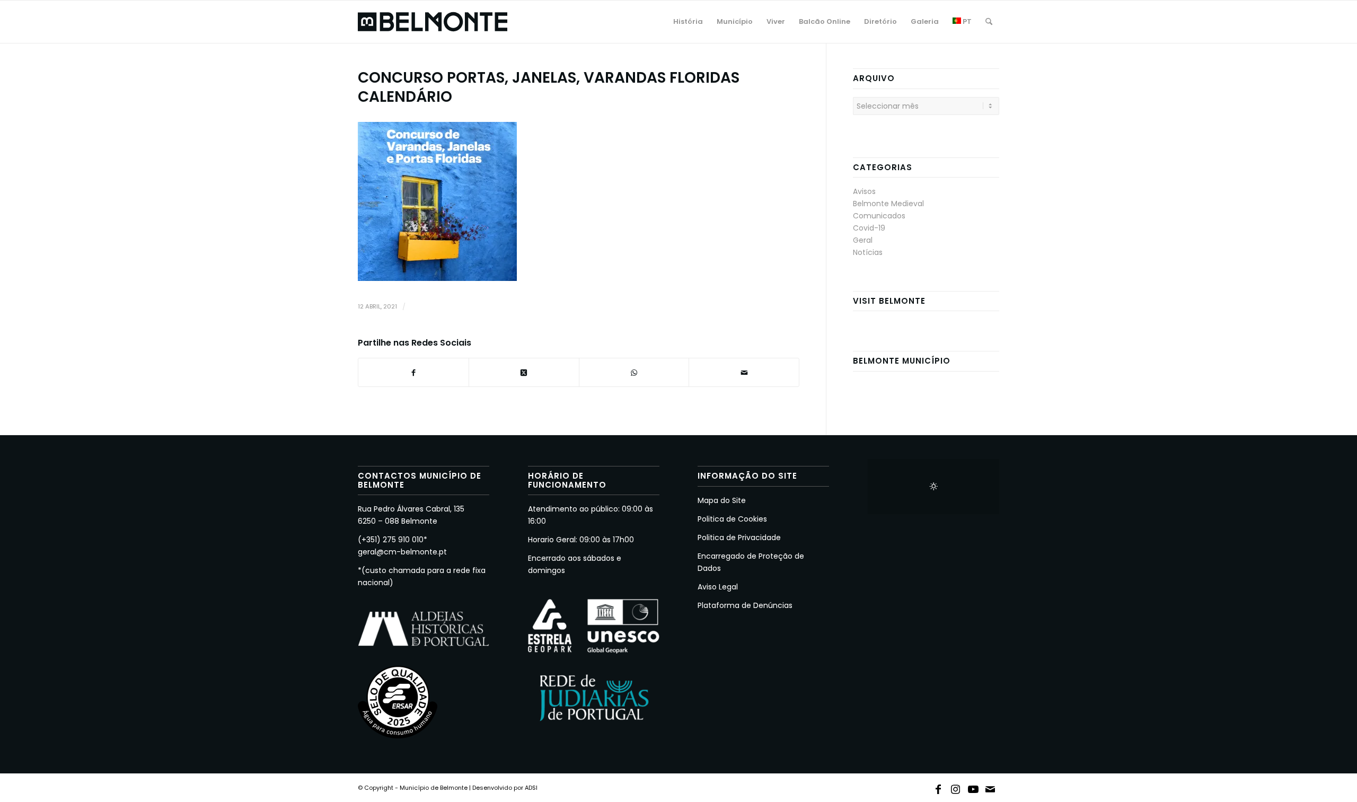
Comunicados (879, 215)
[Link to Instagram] (956, 787)
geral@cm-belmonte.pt (402, 552)
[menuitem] (688, 22)
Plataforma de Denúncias (745, 605)
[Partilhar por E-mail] (744, 372)
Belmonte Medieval (888, 203)
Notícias (868, 252)
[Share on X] (524, 372)
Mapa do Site (722, 500)
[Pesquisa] (989, 22)
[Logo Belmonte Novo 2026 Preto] (432, 22)
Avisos (864, 191)
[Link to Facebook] (938, 787)
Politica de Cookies (732, 519)
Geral (863, 240)
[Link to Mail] (991, 787)
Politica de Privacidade (739, 537)
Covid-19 (869, 228)
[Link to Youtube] (973, 787)
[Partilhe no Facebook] (413, 372)
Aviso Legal (718, 586)
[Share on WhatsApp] (634, 372)
